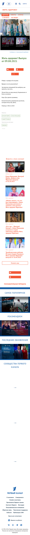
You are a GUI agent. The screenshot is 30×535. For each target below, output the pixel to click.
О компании (10, 497)
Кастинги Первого (11, 505)
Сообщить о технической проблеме (19, 52)
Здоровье (4, 125)
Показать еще (15, 263)
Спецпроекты (20, 497)
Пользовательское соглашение (15, 507)
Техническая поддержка (20, 510)
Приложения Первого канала (15, 502)
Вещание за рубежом (16, 520)
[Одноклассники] (20, 69)
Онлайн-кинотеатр (15, 500)
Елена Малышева (16, 115)
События (9, 512)
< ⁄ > (13, 74)
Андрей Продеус (6, 119)
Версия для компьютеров (15, 516)
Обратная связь (7, 510)
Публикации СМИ (18, 512)
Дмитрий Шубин (6, 115)
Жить (9, 10)
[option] (8, 41)
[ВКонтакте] (10, 69)
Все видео (21, 505)
